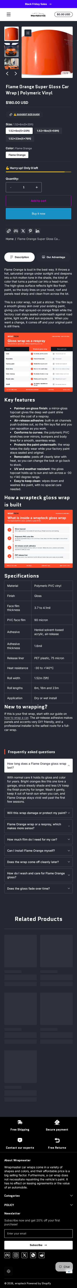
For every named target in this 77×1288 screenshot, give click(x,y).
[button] (27, 32)
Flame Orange (17, 154)
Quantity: (12, 178)
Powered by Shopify (39, 1283)
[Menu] (8, 14)
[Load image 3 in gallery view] (11, 65)
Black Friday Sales (36, 4)
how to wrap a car (16, 717)
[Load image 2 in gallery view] (11, 49)
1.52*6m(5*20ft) (19, 130)
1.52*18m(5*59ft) (48, 130)
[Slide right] (15, 73)
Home (10, 239)
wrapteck (20, 1283)
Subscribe (36, 1245)
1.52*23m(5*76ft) (20, 138)
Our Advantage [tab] (56, 257)
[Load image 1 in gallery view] (11, 34)
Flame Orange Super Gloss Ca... (38, 239)
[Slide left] (7, 73)
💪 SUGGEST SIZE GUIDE (27, 114)
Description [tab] (22, 257)
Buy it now (38, 213)
